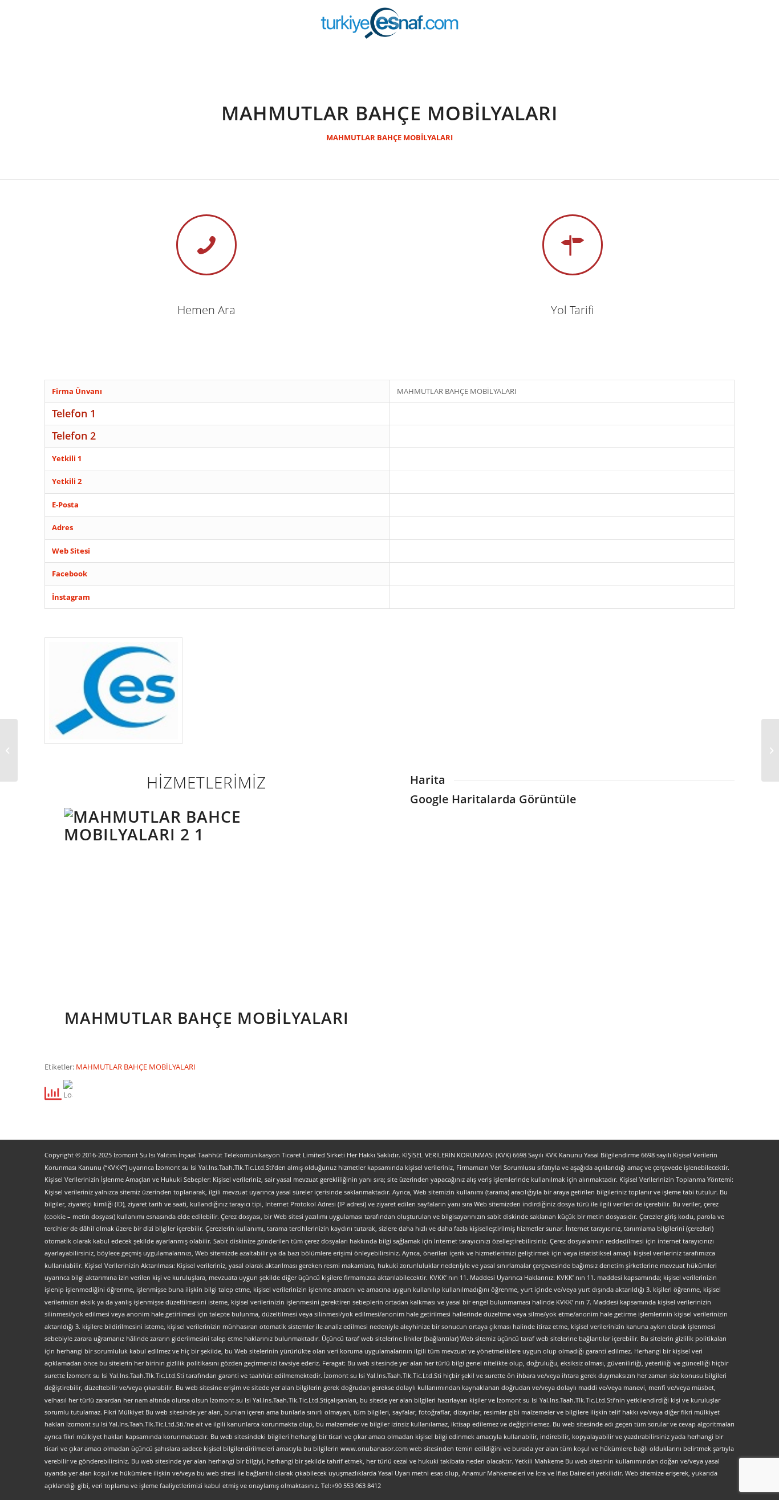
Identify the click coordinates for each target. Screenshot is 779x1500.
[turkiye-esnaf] (390, 23)
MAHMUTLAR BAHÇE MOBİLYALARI (389, 137)
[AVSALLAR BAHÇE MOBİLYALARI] (9, 750)
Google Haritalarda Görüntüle (493, 799)
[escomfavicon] (113, 690)
